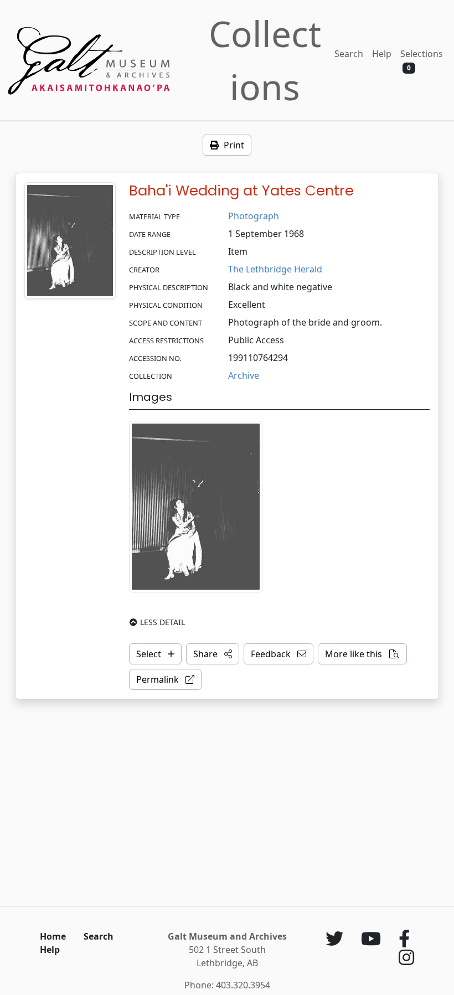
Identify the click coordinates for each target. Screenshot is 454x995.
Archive (243, 375)
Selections (421, 60)
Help (381, 54)
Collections (265, 60)
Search (348, 54)
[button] (212, 653)
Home (53, 936)
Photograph (253, 216)
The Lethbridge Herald (275, 269)
